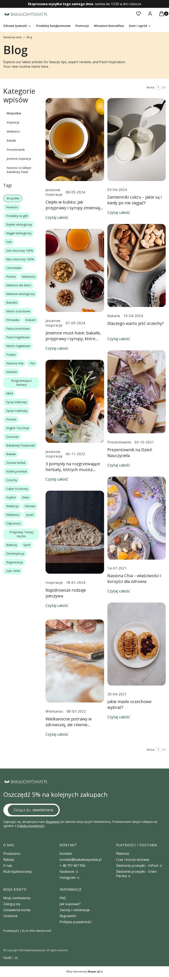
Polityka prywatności (76, 922)
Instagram (68, 877)
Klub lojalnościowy (17, 871)
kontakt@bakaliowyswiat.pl (81, 859)
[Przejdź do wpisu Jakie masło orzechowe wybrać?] (136, 644)
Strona (150, 87)
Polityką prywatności (30, 826)
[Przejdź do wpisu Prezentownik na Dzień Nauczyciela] (136, 391)
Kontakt (66, 853)
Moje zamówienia (16, 898)
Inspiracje (13, 122)
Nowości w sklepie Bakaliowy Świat (19, 170)
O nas (7, 865)
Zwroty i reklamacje (75, 910)
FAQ (63, 898)
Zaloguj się (11, 904)
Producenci (11, 853)
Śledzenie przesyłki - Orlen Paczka (136, 873)
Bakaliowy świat (12, 37)
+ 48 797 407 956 (72, 865)
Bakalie (11, 140)
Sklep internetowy (83, 971)
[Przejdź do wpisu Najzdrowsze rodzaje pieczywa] (75, 532)
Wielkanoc (13, 131)
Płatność (122, 853)
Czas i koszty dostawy (132, 859)
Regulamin (53, 822)
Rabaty (8, 859)
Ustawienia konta (16, 910)
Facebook (67, 871)
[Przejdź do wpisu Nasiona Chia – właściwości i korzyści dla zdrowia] (136, 518)
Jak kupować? (70, 904)
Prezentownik (16, 150)
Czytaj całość (57, 217)
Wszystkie (14, 113)
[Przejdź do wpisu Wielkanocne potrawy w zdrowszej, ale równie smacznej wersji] (75, 660)
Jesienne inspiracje (19, 159)
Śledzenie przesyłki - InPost (137, 865)
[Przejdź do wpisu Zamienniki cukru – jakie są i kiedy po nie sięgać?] (136, 139)
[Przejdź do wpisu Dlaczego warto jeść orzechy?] (136, 265)
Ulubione (10, 916)
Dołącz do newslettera (33, 809)
